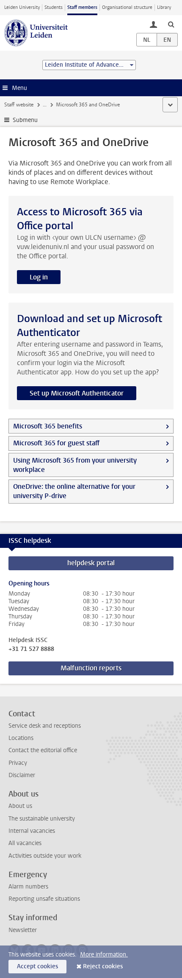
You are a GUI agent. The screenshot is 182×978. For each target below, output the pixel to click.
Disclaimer (21, 775)
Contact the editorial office (42, 750)
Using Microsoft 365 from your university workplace (75, 465)
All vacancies (24, 843)
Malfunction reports (91, 668)
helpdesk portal (91, 562)
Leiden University (22, 7)
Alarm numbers (28, 887)
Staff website (18, 104)
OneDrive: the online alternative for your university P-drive (74, 491)
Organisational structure (127, 7)
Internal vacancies (31, 831)
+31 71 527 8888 (31, 649)
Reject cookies (103, 966)
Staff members (82, 7)
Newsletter (22, 930)
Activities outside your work (44, 856)
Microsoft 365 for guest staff (56, 443)
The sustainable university (41, 819)
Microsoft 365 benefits (47, 426)
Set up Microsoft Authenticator (77, 393)
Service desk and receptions (44, 726)
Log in (39, 277)
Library (164, 7)
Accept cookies (37, 966)
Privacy (17, 763)
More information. (104, 955)
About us (20, 806)
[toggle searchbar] (171, 24)
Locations (20, 738)
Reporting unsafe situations (44, 899)
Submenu (25, 120)
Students (53, 7)
